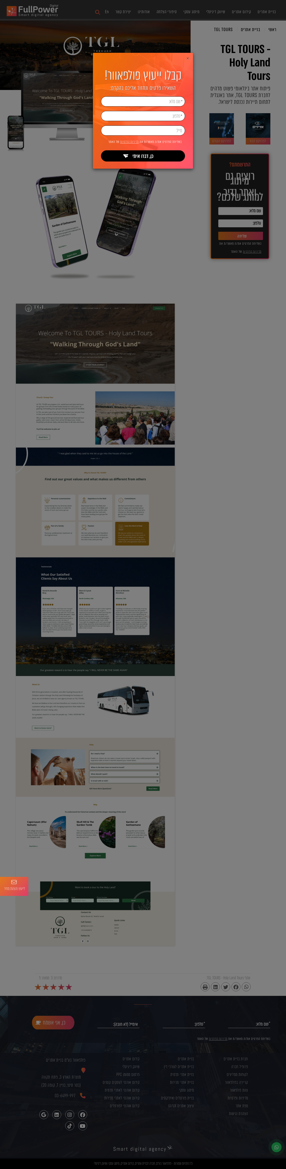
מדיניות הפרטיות (129, 141)
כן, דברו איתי (143, 156)
